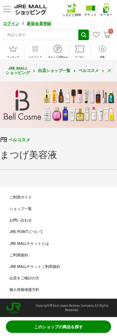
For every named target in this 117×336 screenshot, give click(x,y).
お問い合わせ (20, 220)
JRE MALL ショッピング (18, 70)
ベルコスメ (89, 70)
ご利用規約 (18, 255)
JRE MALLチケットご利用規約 (34, 266)
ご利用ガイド (20, 197)
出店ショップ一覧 (54, 70)
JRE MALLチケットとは (29, 243)
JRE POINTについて (26, 232)
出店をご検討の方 (24, 278)
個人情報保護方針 (24, 289)
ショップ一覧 (20, 209)
